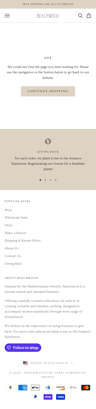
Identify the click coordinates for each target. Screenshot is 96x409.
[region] (48, 155)
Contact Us (13, 256)
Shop (8, 210)
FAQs (9, 225)
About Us (11, 248)
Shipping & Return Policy (23, 241)
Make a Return (15, 233)
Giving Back (13, 264)
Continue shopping (48, 91)
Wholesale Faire (16, 217)
